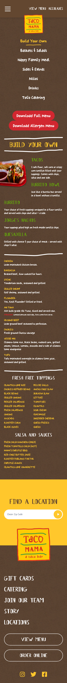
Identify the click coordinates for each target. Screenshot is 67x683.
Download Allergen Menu (33, 125)
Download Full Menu (33, 115)
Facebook (44, 674)
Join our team (24, 601)
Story (11, 612)
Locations (16, 623)
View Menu (37, 8)
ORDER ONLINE (33, 655)
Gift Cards (19, 579)
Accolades (55, 8)
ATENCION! (8, 314)
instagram (22, 674)
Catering (15, 590)
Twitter (33, 674)
